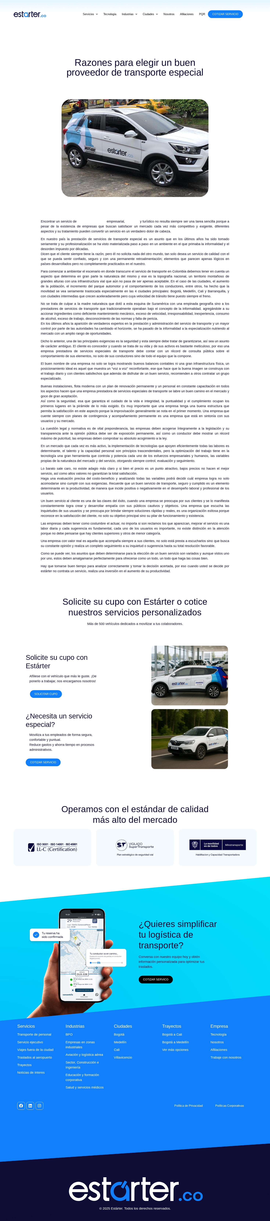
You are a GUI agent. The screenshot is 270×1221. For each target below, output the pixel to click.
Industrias (128, 14)
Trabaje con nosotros (225, 1057)
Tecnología (109, 14)
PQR (202, 14)
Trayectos (24, 1065)
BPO (69, 1034)
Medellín (120, 1042)
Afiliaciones (187, 14)
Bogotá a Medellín (175, 1042)
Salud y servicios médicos (85, 1087)
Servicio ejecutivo (30, 1042)
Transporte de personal (34, 1034)
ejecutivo (132, 221)
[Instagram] (39, 1106)
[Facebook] (21, 1106)
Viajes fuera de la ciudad (35, 1050)
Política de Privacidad (188, 1105)
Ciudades (148, 14)
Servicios (88, 14)
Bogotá (119, 1034)
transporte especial (92, 221)
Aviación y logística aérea (84, 1055)
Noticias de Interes (31, 1072)
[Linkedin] (30, 1106)
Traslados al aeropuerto (34, 1057)
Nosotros (168, 14)
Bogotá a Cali (172, 1034)
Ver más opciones (175, 1050)
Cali (117, 1050)
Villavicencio (123, 1057)
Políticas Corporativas (229, 1105)
